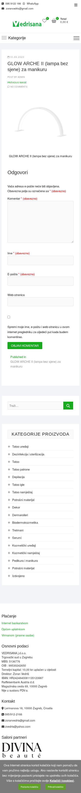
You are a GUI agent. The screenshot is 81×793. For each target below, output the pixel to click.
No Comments (18, 86)
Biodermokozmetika (25, 522)
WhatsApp (32, 3)
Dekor (16, 507)
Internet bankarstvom (15, 623)
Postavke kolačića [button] (29, 786)
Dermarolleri (20, 515)
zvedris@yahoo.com (17, 726)
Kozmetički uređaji (24, 545)
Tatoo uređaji (20, 446)
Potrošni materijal (23, 500)
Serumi (16, 538)
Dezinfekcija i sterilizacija (28, 454)
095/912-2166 (13, 714)
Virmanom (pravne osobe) (18, 635)
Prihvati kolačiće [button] (55, 786)
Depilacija (18, 477)
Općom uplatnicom (13, 629)
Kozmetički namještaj (26, 553)
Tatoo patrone (21, 469)
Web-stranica (16, 295)
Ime (18, 253)
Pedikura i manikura (25, 560)
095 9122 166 (13, 3)
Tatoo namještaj (22, 492)
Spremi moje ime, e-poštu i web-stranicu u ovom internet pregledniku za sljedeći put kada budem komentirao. (38, 332)
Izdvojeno (18, 576)
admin (21, 76)
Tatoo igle (18, 484)
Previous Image (17, 82)
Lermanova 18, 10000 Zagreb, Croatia (28, 708)
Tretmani (17, 530)
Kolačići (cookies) (62, 780)
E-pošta (21, 274)
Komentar (22, 198)
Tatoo (15, 461)
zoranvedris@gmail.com (19, 8)
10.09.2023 (17, 56)
